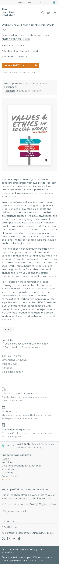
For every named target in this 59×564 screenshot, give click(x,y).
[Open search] (42, 12)
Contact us (8, 521)
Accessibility (8, 552)
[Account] (54, 2)
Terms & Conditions (18, 549)
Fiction (5, 459)
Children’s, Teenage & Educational (21, 465)
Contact (44, 2)
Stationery (7, 472)
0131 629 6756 (9, 527)
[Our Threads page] (14, 538)
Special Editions (10, 476)
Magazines (8, 469)
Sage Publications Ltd (25, 51)
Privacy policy (37, 549)
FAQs (4, 549)
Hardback (9, 90)
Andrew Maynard (16, 38)
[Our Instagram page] (8, 538)
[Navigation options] (54, 12)
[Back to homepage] (9, 12)
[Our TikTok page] (19, 538)
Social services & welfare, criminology (26, 343)
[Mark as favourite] (5, 30)
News (21, 2)
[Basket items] (48, 12)
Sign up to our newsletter (18, 511)
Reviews (7, 329)
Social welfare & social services (22, 347)
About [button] (31, 2)
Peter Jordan (13, 35)
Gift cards (7, 479)
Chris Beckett (38, 35)
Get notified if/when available (20, 65)
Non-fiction (8, 340)
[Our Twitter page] (3, 538)
